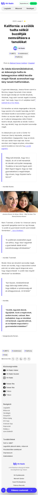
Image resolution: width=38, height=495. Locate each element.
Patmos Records (19, 485)
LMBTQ (13, 53)
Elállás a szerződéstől (8, 430)
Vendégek (30, 8)
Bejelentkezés (24, 3)
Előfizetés (33, 3)
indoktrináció (23, 53)
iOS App (6, 421)
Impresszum (7, 453)
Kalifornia (18, 57)
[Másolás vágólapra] (28, 359)
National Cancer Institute (18, 63)
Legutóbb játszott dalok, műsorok (15, 446)
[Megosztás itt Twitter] (13, 359)
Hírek (5, 355)
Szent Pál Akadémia (19, 482)
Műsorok (18, 8)
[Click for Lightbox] (19, 201)
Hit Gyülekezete (19, 475)
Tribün (8, 391)
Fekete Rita (10, 384)
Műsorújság (7, 418)
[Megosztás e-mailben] (25, 359)
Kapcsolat (7, 426)
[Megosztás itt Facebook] (17, 359)
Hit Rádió (9, 378)
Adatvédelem (8, 456)
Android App (8, 424)
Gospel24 (6, 416)
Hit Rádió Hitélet (12, 370)
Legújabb (7, 8)
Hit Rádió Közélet (12, 374)
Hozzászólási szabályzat (12, 449)
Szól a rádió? (8, 443)
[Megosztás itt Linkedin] (21, 359)
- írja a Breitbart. (17, 230)
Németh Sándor (19, 478)
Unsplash (31, 63)
